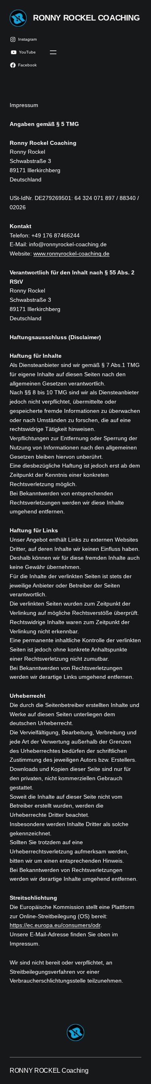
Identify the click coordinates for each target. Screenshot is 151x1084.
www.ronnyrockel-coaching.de (71, 253)
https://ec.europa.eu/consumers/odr (55, 925)
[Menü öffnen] (53, 52)
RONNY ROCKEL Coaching (86, 17)
